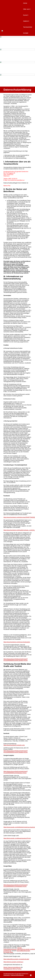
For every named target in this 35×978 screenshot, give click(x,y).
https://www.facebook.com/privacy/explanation (17, 642)
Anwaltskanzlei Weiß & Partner (12, 969)
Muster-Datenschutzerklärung (12, 967)
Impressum (7, 975)
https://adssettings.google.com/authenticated (16, 959)
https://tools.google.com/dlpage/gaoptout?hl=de (17, 838)
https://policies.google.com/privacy (13, 962)
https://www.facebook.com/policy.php (14, 745)
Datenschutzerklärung (17, 975)
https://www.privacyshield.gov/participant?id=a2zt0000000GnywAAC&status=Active (16, 659)
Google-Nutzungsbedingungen (13, 948)
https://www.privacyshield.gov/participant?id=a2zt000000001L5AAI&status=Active (16, 772)
